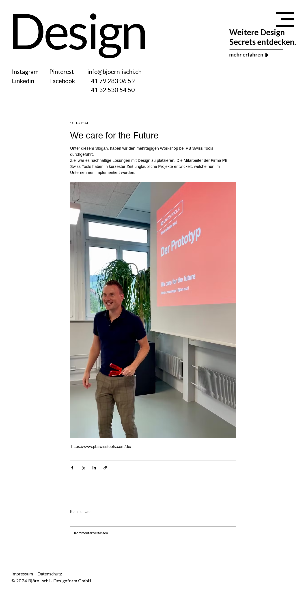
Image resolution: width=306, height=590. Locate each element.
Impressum (22, 573)
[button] (285, 19)
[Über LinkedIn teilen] (94, 468)
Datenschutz (49, 573)
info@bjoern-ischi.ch (114, 71)
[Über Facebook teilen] (72, 468)
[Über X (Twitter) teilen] (83, 468)
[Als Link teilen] (105, 468)
